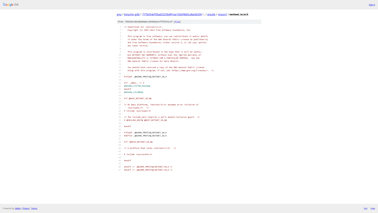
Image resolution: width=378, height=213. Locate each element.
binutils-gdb (132, 14)
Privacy (25, 208)
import (222, 14)
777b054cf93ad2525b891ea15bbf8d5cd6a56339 (172, 14)
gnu (119, 14)
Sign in (372, 4)
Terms (34, 208)
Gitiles (18, 208)
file (177, 21)
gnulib (211, 14)
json (372, 208)
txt (365, 208)
